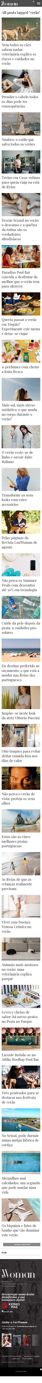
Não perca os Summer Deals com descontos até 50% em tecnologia (19, 585)
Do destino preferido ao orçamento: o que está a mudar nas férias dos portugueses (20, 672)
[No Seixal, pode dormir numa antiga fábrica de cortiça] (21, 1131)
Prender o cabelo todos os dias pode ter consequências (20, 101)
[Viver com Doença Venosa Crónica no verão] (21, 917)
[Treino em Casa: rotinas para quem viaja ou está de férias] (21, 173)
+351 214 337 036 (8, 1328)
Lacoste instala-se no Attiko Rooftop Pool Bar (20, 1057)
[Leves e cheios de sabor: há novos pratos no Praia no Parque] (21, 1007)
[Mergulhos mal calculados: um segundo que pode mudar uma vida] (21, 1173)
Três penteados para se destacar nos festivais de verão (20, 1097)
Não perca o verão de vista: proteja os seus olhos (18, 798)
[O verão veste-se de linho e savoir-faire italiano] (21, 448)
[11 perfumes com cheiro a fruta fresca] (21, 362)
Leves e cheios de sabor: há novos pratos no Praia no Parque (20, 1017)
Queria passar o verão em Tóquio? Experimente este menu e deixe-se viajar (21, 326)
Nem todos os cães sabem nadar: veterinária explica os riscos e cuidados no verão (19, 54)
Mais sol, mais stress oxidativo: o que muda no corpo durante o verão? (19, 412)
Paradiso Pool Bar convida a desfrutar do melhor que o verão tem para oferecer (20, 279)
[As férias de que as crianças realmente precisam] (21, 875)
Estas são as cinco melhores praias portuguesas (16, 841)
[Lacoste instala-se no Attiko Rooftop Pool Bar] (21, 1050)
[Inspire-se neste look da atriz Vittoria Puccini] (21, 708)
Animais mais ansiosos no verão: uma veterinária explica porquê (20, 971)
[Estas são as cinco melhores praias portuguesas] (21, 832)
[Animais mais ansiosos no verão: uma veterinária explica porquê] (21, 960)
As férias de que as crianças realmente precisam (17, 884)
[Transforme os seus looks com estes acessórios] (21, 490)
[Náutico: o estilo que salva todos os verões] (21, 135)
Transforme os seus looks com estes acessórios (17, 500)
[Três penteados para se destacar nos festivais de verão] (21, 1088)
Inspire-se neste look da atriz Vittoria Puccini (21, 715)
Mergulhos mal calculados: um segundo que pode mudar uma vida (21, 1185)
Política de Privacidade (12, 1356)
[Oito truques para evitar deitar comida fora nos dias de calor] (21, 746)
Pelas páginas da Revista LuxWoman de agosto (19, 542)
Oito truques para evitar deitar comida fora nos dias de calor (21, 756)
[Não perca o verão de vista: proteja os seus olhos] (21, 789)
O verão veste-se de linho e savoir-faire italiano (17, 457)
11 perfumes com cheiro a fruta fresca (20, 369)
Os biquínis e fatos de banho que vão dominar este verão (20, 1230)
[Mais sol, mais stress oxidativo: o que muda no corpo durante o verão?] (21, 400)
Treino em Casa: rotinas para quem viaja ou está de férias (21, 182)
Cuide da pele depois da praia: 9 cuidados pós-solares (21, 628)
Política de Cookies (31, 1356)
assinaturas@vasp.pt (25, 1326)
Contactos (15, 1359)
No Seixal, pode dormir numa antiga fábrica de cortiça (20, 1140)
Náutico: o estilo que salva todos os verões (18, 141)
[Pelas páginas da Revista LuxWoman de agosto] (21, 533)
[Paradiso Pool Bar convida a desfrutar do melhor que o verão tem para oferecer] (21, 268)
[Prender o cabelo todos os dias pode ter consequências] (21, 92)
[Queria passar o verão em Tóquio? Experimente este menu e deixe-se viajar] (21, 315)
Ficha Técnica (27, 1359)
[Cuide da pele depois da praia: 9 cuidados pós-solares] (21, 618)
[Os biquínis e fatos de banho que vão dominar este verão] (21, 1221)
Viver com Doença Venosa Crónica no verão (16, 927)
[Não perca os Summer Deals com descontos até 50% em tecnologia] (21, 576)
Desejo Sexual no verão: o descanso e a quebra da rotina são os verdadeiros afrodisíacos (20, 229)
